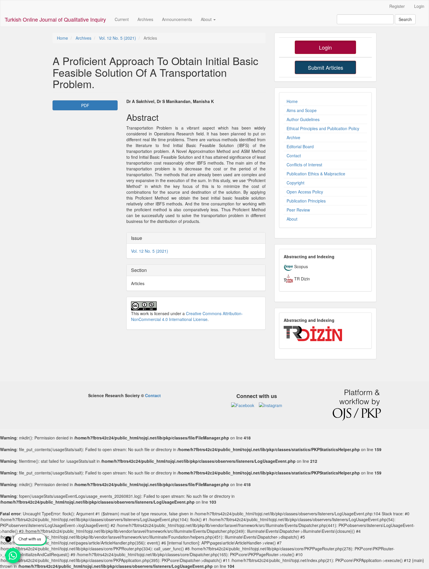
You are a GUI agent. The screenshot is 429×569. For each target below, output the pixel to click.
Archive (293, 137)
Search (405, 19)
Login (419, 6)
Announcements (177, 19)
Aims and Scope (302, 110)
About (292, 219)
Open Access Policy (305, 192)
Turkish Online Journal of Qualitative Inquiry (55, 19)
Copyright (295, 183)
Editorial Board (300, 146)
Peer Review (298, 210)
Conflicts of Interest (304, 164)
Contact (294, 155)
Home (62, 38)
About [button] (207, 19)
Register (397, 6)
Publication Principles (306, 201)
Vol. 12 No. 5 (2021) (117, 38)
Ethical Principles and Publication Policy (323, 128)
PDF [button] (85, 105)
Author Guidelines (303, 119)
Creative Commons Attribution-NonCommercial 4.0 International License (187, 316)
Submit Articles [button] (325, 67)
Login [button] (325, 47)
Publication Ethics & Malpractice (316, 174)
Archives (145, 19)
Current (122, 19)
